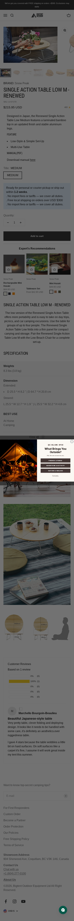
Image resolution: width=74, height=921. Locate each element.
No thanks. (55, 476)
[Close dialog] (71, 441)
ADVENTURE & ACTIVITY (55, 466)
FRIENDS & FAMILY (55, 460)
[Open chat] (63, 910)
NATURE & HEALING (55, 471)
